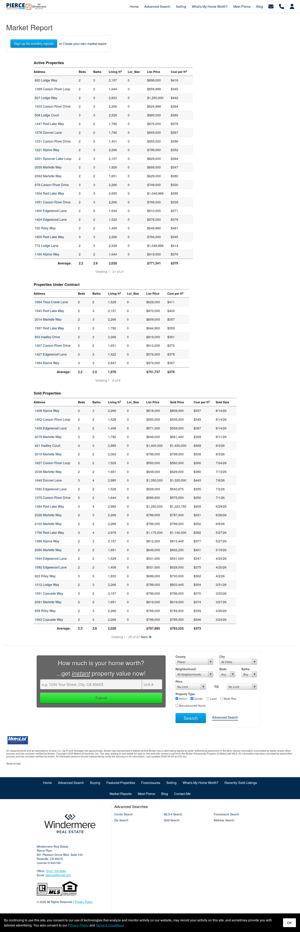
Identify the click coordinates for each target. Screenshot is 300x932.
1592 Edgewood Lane (51, 567)
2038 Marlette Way (48, 471)
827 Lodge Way (46, 97)
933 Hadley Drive (47, 336)
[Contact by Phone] (281, 6)
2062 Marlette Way (48, 176)
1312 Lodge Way (47, 584)
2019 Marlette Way (48, 454)
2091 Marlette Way (48, 602)
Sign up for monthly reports (34, 43)
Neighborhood (186, 669)
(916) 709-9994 (56, 871)
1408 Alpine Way (47, 410)
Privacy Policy (83, 902)
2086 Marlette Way (48, 549)
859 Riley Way (45, 610)
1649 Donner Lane (48, 480)
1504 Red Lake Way (49, 193)
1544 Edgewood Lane (51, 558)
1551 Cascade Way (49, 593)
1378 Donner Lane (48, 132)
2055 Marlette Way (48, 167)
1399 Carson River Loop (52, 89)
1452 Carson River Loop (52, 419)
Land (213, 699)
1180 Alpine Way (47, 254)
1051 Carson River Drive (53, 202)
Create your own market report (84, 43)
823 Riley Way (45, 576)
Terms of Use (13, 763)
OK (289, 922)
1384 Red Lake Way (49, 506)
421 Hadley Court (47, 445)
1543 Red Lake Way (49, 310)
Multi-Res (229, 699)
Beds (223, 669)
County (181, 656)
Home (182, 699)
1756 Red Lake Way (49, 532)
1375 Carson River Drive (53, 497)
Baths (245, 669)
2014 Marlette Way (48, 319)
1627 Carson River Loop (52, 462)
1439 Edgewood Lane (51, 428)
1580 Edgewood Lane (51, 489)
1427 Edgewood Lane (51, 354)
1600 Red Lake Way (49, 236)
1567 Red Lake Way (49, 328)
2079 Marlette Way (48, 436)
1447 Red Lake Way (49, 123)
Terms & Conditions (110, 925)
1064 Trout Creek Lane (51, 302)
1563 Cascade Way (49, 619)
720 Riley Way (45, 228)
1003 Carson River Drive (53, 106)
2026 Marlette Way (48, 515)
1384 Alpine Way (47, 362)
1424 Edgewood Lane (51, 219)
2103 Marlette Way (48, 523)
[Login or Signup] (292, 6)
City (222, 656)
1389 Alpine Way (47, 541)
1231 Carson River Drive (53, 141)
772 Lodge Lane (46, 245)
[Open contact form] (270, 6)
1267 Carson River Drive (53, 345)
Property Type (185, 694)
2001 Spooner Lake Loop (53, 158)
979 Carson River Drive (52, 184)
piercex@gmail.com (58, 875)
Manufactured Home (192, 705)
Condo (198, 699)
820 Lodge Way (46, 80)
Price (179, 681)
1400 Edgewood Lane (51, 210)
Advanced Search (225, 717)
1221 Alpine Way (47, 149)
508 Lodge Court (47, 115)
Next (144, 636)
